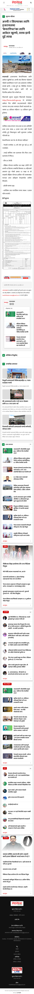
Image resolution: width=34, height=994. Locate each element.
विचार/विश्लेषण (7, 684)
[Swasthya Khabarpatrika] (17, 2)
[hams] (17, 53)
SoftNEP (19, 993)
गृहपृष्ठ (17, 949)
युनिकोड (17, 952)
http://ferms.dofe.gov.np (11, 100)
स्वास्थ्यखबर (5, 290)
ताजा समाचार (9, 444)
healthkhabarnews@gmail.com (10, 295)
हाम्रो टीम (17, 919)
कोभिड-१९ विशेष (17, 959)
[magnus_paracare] (17, 9)
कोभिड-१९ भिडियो (17, 962)
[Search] (31, 2)
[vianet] (17, 277)
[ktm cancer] (17, 123)
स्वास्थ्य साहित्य (17, 954)
